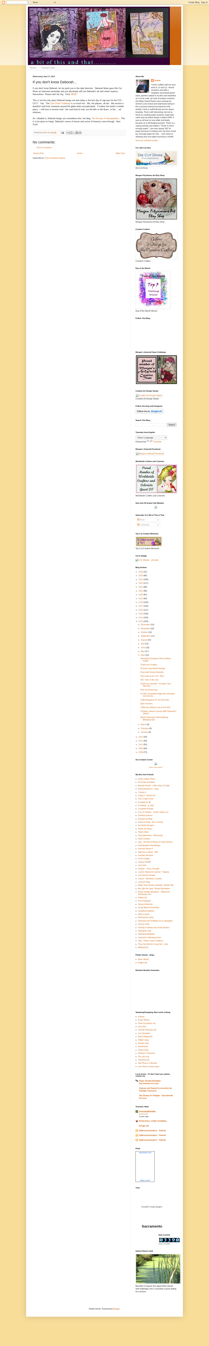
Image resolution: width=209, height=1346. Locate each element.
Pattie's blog (143, 1040)
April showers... (147, 703)
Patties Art (142, 897)
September (146, 636)
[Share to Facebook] (77, 132)
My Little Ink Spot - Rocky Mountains (154, 888)
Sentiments (143, 1046)
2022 (141, 587)
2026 (141, 572)
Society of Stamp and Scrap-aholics (153, 927)
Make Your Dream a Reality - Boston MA (156, 885)
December (146, 624)
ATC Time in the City (149, 680)
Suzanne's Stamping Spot (149, 937)
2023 (141, 583)
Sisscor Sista (143, 924)
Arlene (157, 80)
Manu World (143, 959)
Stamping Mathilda (146, 934)
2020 (141, 594)
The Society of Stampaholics (105, 118)
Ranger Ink (144, 1126)
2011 (141, 741)
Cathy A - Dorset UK (146, 795)
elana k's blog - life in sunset (150, 822)
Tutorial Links (48, 67)
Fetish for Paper (145, 829)
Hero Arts (142, 1026)
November (146, 628)
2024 (141, 579)
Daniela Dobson (145, 815)
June (143, 647)
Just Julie (142, 865)
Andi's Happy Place (146, 779)
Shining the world (145, 917)
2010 (141, 744)
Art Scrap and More (146, 782)
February (145, 728)
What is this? (145, 1180)
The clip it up (143, 1056)
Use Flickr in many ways (148, 1066)
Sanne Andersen (145, 904)
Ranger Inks (143, 1043)
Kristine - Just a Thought (148, 869)
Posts (142, 520)
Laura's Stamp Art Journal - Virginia (153, 872)
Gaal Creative (144, 839)
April (143, 655)
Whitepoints (143, 947)
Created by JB (144, 802)
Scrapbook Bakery (146, 911)
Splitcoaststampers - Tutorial (152, 1130)
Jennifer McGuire (145, 855)
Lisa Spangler (144, 1033)
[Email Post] (62, 132)
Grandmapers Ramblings (149, 845)
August (144, 640)
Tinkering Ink (143, 1060)
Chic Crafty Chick (145, 799)
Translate (157, 442)
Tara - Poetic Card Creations (150, 941)
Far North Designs (146, 825)
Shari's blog (143, 1050)
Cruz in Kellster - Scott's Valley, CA (153, 812)
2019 (141, 598)
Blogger (116, 1309)
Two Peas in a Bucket (147, 1063)
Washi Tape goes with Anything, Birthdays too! (154, 718)
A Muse (141, 1017)
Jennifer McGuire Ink (147, 1030)
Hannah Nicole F (145, 849)
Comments (144, 525)
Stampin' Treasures (146, 1053)
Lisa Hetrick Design (146, 875)
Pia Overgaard (144, 901)
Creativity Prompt (145, 809)
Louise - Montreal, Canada (150, 879)
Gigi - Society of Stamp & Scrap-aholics (155, 842)
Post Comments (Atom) (55, 158)
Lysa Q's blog (144, 882)
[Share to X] (74, 132)
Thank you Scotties (148, 665)
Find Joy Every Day (149, 690)
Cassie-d (142, 792)
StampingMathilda (147, 1111)
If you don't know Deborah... (152, 672)
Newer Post (38, 153)
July (143, 644)
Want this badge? (156, 767)
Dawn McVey (144, 1020)
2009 (141, 748)
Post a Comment (44, 147)
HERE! (74, 94)
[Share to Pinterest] (80, 132)
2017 (141, 606)
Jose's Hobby (144, 858)
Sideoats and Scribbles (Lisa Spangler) (155, 921)
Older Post (120, 153)
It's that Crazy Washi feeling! (152, 668)
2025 (141, 575)
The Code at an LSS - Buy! (152, 676)
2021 (141, 591)
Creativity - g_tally (146, 805)
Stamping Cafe (144, 931)
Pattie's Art (142, 963)
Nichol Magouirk (145, 1036)
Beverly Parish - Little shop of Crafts (153, 785)
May (143, 651)
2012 (141, 737)
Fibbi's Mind (143, 832)
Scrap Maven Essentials (148, 907)
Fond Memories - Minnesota (150, 835)
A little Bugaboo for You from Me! (154, 700)
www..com (145, 1153)
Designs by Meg (145, 819)
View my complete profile (147, 140)
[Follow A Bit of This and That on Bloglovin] (150, 413)
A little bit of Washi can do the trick (155, 707)
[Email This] (67, 132)
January (144, 732)
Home (33, 67)
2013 (141, 621)
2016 (141, 610)
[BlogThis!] (70, 132)
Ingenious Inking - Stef (148, 852)
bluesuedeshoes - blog (148, 789)
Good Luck (143, 1114)
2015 (141, 614)
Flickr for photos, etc (147, 1023)
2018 (141, 602)
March (144, 724)
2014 (141, 617)
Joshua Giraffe (144, 862)
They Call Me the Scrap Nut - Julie (153, 944)
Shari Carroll (143, 914)
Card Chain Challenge (60, 103)
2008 (141, 752)
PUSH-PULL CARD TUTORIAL (153, 1121)
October (144, 632)
